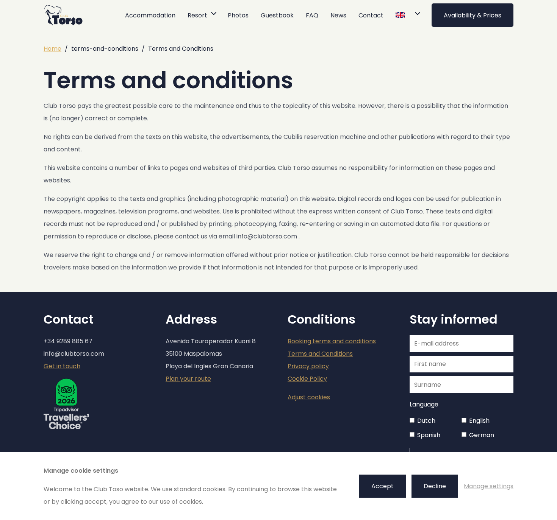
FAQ (312, 15)
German (481, 435)
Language (424, 404)
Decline (435, 486)
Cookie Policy (307, 378)
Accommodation (150, 15)
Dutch (426, 420)
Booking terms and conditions (332, 341)
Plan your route (188, 378)
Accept (382, 486)
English (479, 420)
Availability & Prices (472, 15)
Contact (370, 15)
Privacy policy (308, 366)
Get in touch (62, 366)
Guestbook (277, 15)
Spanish (428, 435)
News (338, 15)
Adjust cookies (309, 397)
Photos (238, 15)
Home (52, 48)
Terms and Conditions (320, 353)
